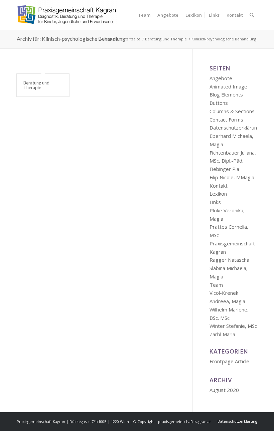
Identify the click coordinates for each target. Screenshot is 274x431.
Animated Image (228, 86)
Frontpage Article (229, 361)
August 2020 (224, 390)
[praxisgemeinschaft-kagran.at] (67, 15)
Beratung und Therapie (36, 85)
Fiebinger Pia (224, 169)
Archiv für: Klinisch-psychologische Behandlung (71, 38)
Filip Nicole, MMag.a (232, 177)
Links (215, 202)
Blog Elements (226, 94)
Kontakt (219, 185)
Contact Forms (226, 119)
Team (216, 284)
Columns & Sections (232, 111)
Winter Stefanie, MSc (233, 325)
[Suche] (251, 15)
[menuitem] (144, 15)
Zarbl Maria (222, 334)
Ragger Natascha (229, 259)
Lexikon (218, 193)
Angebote (221, 78)
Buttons (219, 102)
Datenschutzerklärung (235, 127)
